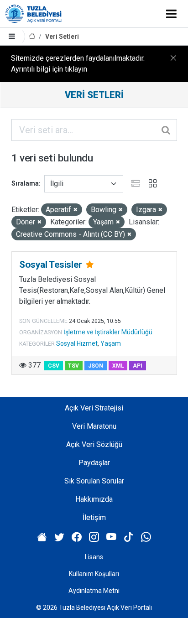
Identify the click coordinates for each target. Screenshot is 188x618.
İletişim (94, 517)
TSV (73, 366)
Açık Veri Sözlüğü (94, 444)
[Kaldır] (75, 210)
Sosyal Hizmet (77, 343)
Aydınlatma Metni (94, 590)
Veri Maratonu (94, 426)
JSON (95, 366)
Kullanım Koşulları (94, 573)
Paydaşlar (94, 462)
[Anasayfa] (32, 36)
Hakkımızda (94, 499)
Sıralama (25, 183)
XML (118, 366)
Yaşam (110, 343)
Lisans (94, 557)
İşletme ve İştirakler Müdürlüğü (107, 332)
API (137, 366)
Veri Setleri (62, 36)
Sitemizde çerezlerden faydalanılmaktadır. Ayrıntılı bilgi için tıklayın (78, 63)
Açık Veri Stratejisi (94, 408)
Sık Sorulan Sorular (94, 481)
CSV (53, 366)
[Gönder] (166, 130)
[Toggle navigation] (171, 13)
